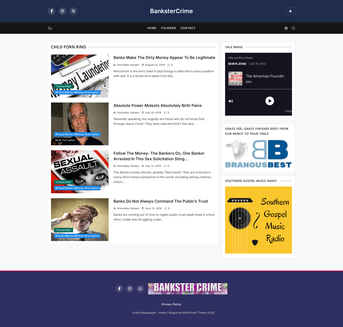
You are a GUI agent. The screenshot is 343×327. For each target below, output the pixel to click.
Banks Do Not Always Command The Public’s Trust (161, 201)
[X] (73, 11)
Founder (168, 28)
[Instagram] (62, 11)
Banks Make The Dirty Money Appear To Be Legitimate (164, 57)
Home (151, 28)
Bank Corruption (65, 140)
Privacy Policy (171, 304)
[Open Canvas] (50, 28)
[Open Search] (293, 28)
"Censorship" (63, 86)
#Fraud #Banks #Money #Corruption (77, 92)
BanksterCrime (171, 11)
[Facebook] (51, 11)
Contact (188, 28)
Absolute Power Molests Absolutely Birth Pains (158, 105)
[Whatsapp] (140, 289)
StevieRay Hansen (128, 64)
